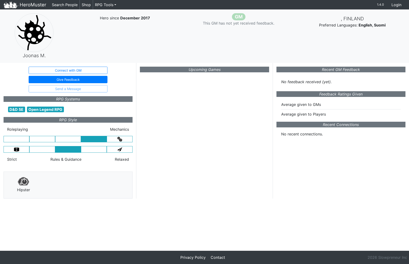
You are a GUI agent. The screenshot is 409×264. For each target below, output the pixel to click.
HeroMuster (32, 5)
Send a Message (68, 89)
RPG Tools (104, 4)
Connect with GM (68, 70)
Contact (218, 257)
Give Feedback (68, 80)
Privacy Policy (193, 257)
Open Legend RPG (45, 109)
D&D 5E (16, 109)
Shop (86, 4)
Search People (65, 4)
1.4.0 (380, 4)
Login (396, 4)
